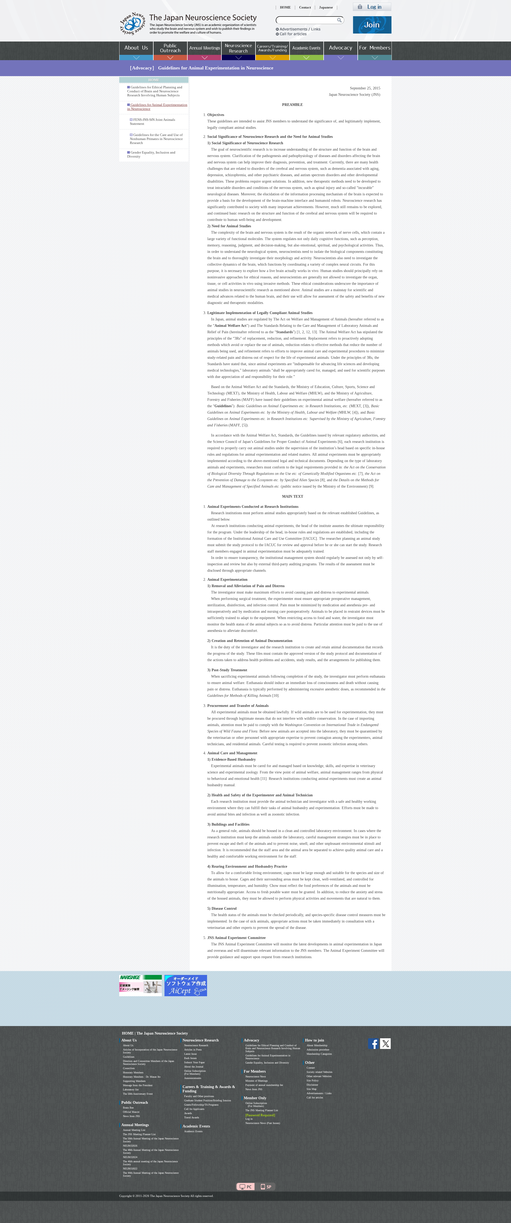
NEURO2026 (130, 1145)
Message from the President (138, 1085)
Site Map (311, 1089)
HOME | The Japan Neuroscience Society (155, 1033)
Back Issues (190, 1058)
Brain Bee (128, 1107)
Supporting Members (134, 1081)
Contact (305, 7)
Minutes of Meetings (256, 1080)
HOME (285, 7)
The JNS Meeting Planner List (139, 1134)
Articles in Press (193, 1049)
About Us (128, 1045)
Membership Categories (319, 1053)
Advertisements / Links (319, 1093)
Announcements (192, 1078)
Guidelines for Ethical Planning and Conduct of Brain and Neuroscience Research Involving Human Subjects (154, 91)
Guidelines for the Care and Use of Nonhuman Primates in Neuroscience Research (156, 139)
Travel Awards (191, 1117)
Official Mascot (131, 1111)
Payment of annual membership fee (264, 1085)
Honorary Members (133, 1072)
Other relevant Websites (319, 1076)
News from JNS (131, 1116)
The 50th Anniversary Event (138, 1093)
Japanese (326, 7)
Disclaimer (312, 1084)
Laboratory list (131, 1089)
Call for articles (315, 1097)
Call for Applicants (194, 1108)
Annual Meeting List (134, 1130)
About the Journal (193, 1066)
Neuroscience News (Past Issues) (262, 1123)
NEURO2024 (130, 1157)
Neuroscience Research (196, 1045)
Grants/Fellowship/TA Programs (201, 1104)
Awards (188, 1113)
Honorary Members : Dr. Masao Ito (141, 1076)
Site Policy (313, 1080)
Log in (249, 1118)
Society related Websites (319, 1071)
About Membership (317, 1045)
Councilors (129, 1068)
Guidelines (128, 1056)
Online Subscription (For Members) (195, 1072)
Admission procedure (318, 1049)
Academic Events (193, 1131)
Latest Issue (190, 1053)
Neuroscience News (255, 1076)
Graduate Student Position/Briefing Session (207, 1100)
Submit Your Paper (194, 1062)
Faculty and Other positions (199, 1096)
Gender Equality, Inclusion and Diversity (267, 1062)
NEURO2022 (130, 1168)
